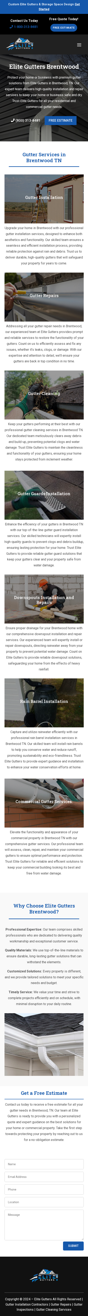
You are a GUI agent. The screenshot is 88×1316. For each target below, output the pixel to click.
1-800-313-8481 (26, 27)
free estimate (60, 120)
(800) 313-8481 (28, 120)
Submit (73, 1245)
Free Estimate (64, 27)
